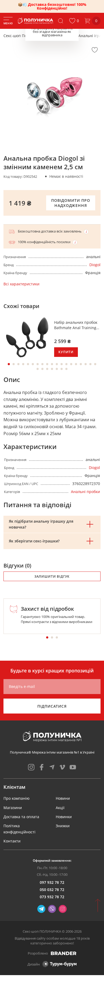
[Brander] (64, 953)
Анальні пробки (85, 491)
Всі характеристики (21, 283)
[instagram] (31, 767)
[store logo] (36, 21)
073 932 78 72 (52, 896)
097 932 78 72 (52, 882)
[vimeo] (62, 767)
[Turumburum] (59, 964)
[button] (74, 21)
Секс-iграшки (60, 35)
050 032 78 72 (52, 889)
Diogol (95, 264)
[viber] (52, 909)
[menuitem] (16, 798)
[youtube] (73, 767)
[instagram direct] (63, 909)
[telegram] (52, 767)
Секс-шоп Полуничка (22, 35)
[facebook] (41, 767)
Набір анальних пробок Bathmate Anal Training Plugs (75, 325)
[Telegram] (41, 909)
